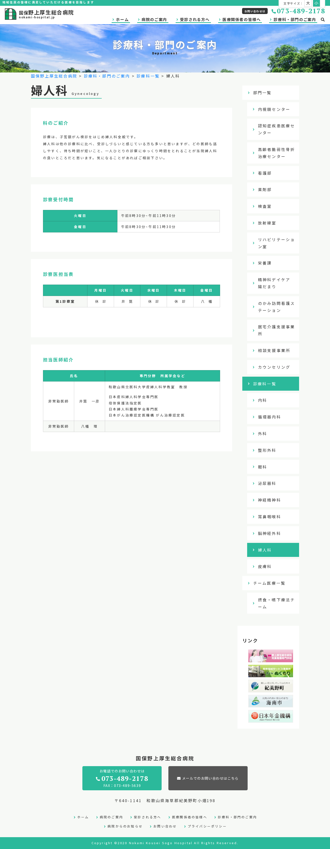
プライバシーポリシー (207, 826)
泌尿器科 (267, 483)
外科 (262, 433)
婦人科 (265, 550)
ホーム (122, 19)
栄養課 (265, 263)
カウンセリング (274, 367)
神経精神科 (269, 500)
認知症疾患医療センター (276, 129)
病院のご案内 (154, 19)
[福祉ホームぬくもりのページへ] (270, 673)
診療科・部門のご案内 (294, 19)
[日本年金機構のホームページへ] (270, 719)
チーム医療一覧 (269, 583)
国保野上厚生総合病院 (54, 76)
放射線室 (267, 223)
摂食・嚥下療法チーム (276, 603)
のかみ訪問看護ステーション (276, 306)
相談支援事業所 (274, 350)
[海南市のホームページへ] (270, 704)
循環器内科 (269, 417)
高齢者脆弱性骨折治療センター (276, 152)
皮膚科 (265, 566)
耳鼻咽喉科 (269, 516)
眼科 (262, 467)
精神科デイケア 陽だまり (276, 283)
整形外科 (267, 450)
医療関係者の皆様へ (241, 19)
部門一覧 (262, 92)
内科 (262, 400)
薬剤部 (265, 189)
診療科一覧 (148, 76)
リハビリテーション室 (276, 243)
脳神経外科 (269, 533)
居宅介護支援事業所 (276, 330)
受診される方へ (195, 19)
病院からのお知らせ (125, 826)
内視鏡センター (274, 109)
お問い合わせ (165, 826)
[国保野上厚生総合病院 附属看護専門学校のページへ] (270, 659)
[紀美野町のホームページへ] (270, 689)
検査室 (265, 206)
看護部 (265, 173)
